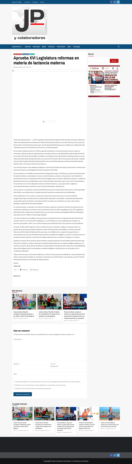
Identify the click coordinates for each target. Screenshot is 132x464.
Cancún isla (16, 307)
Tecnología (76, 47)
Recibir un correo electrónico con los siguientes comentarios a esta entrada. (40, 385)
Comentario (17, 339)
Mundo (44, 47)
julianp (16, 67)
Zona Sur (32, 54)
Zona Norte (30, 307)
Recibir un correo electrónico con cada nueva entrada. (33, 388)
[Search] (119, 46)
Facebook (27, 2)
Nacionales (36, 47)
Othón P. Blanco (17, 54)
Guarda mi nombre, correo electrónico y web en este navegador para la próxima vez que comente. (48, 381)
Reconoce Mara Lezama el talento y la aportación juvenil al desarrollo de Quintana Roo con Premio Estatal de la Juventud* (74, 315)
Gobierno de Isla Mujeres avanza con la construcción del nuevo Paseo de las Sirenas (110, 424)
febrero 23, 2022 (24, 67)
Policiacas (51, 47)
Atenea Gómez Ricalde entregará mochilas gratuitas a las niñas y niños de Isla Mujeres (23, 314)
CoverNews (75, 461)
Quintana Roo (16, 47)
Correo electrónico (54, 365)
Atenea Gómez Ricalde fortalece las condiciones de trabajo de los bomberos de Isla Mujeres (49, 314)
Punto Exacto (61, 47)
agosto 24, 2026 (23, 318)
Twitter (42, 2)
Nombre (16, 364)
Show (69, 47)
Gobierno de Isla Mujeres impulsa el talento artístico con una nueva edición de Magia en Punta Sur (87, 425)
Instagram (35, 2)
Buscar (91, 54)
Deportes (28, 47)
